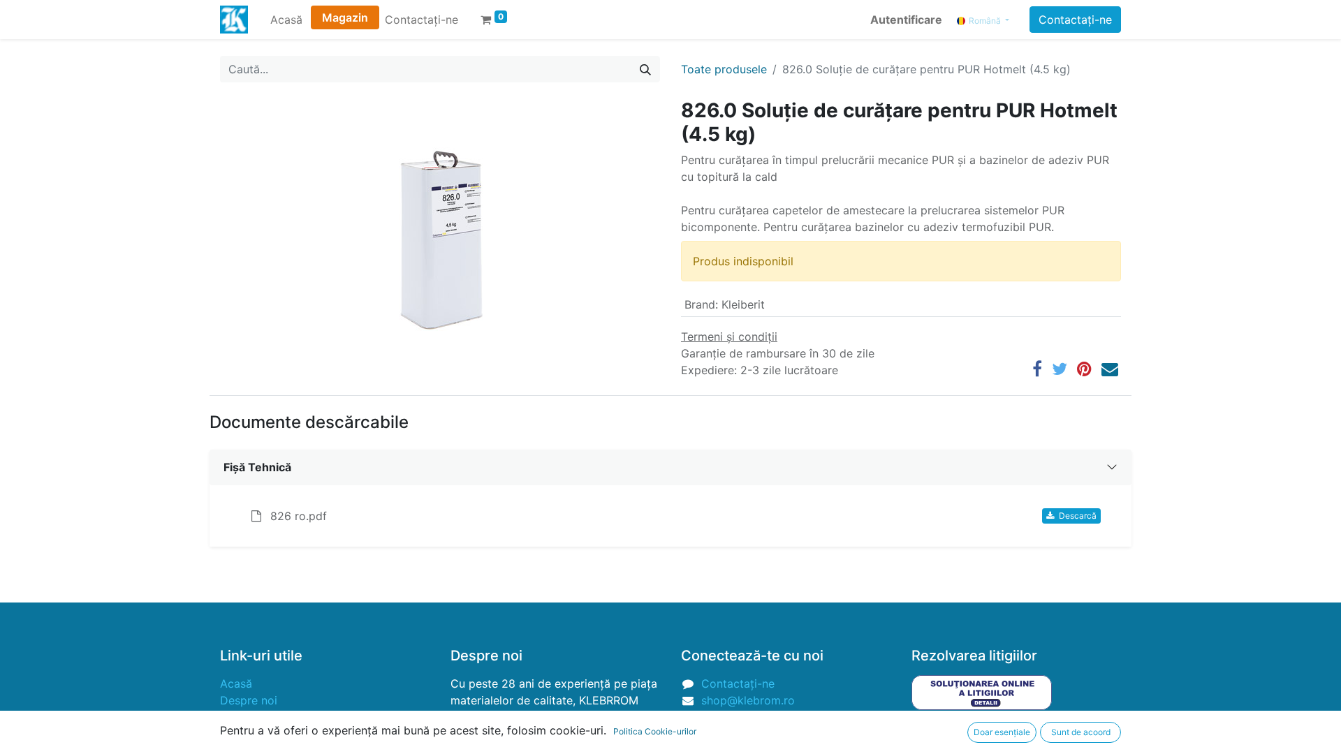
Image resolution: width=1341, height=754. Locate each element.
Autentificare (906, 20)
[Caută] (645, 69)
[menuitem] (286, 20)
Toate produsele (724, 69)
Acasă (236, 683)
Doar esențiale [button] (1002, 732)
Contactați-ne (1075, 20)
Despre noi (248, 700)
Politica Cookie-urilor (654, 731)
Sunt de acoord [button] (1081, 732)
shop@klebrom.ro (748, 700)
